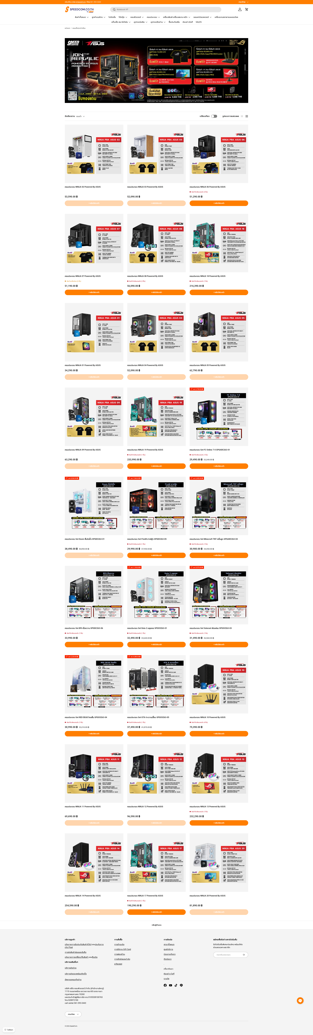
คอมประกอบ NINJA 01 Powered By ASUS (83, 365)
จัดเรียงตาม (70, 116)
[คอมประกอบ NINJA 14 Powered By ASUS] (94, 862)
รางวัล (166, 978)
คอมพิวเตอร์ (135, 17)
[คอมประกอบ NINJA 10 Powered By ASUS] (219, 684)
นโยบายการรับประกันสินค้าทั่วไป (78, 944)
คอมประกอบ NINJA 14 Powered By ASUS (83, 896)
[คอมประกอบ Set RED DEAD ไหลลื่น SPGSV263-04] (94, 684)
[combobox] (165, 9)
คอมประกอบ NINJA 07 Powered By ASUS (83, 276)
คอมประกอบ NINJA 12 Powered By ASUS (145, 806)
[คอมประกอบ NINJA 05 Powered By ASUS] (219, 332)
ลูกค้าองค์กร (97, 17)
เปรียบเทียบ (205, 116)
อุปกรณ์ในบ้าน (157, 22)
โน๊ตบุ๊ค (121, 17)
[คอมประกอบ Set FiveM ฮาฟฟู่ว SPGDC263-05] (156, 506)
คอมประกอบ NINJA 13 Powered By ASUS (207, 806)
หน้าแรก (67, 28)
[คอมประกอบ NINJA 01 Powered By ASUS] (94, 332)
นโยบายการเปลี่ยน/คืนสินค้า (77, 957)
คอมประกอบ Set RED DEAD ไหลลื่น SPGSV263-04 (86, 717)
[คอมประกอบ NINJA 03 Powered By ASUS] (156, 154)
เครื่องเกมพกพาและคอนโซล (226, 17)
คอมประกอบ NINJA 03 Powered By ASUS (145, 187)
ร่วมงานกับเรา (170, 954)
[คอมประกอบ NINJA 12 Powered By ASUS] (156, 773)
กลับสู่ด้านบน (156, 925)
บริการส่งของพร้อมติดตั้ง (76, 974)
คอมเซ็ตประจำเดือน (79, 28)
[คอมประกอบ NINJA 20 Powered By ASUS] (219, 862)
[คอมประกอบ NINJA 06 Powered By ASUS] (219, 154)
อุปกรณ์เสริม (139, 22)
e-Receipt (118, 964)
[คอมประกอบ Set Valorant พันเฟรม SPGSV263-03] (219, 595)
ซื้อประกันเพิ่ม (174, 22)
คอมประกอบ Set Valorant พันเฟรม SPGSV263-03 (211, 628)
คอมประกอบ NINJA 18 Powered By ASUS (207, 276)
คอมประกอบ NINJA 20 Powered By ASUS (207, 896)
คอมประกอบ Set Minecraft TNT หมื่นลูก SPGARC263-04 (214, 539)
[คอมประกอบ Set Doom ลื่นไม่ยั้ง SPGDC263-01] (94, 506)
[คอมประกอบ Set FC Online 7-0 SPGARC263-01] (219, 417)
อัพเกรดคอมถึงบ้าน (73, 979)
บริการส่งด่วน (70, 968)
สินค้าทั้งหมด (80, 17)
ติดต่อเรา (168, 959)
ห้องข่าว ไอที (169, 974)
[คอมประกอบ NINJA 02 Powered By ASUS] (94, 154)
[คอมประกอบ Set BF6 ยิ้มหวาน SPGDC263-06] (94, 595)
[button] (246, 9)
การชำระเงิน (119, 944)
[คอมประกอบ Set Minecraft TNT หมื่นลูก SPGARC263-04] (219, 506)
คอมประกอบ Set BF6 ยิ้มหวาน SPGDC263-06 (84, 628)
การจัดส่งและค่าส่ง (122, 959)
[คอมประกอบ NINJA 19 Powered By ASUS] (156, 417)
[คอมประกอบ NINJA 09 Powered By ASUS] (94, 417)
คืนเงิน (94, 957)
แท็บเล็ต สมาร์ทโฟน (120, 22)
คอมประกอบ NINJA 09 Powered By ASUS (83, 450)
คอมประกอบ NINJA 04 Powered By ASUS (145, 365)
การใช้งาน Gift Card (122, 949)
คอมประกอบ (152, 17)
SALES (199, 22)
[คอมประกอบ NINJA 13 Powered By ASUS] (219, 773)
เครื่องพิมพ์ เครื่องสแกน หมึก (175, 17)
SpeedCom (73, 1026)
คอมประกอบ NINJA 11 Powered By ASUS (83, 806)
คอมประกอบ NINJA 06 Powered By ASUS (207, 187)
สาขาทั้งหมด (69, 2)
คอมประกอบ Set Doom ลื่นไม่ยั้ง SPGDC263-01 (85, 539)
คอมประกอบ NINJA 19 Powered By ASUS (145, 450)
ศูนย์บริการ (168, 949)
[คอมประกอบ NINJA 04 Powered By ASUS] (156, 332)
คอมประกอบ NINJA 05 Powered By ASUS (207, 365)
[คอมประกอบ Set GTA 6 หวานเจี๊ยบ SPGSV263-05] (156, 684)
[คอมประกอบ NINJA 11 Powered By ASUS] (94, 773)
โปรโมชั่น (112, 17)
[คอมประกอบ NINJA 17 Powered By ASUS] (156, 862)
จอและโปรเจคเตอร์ (201, 17)
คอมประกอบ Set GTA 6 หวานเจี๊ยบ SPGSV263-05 (148, 717)
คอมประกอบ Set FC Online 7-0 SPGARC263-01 (210, 450)
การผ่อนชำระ (119, 954)
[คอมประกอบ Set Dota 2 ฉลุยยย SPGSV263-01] (156, 595)
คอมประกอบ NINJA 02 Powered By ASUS (83, 187)
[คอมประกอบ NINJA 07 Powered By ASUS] (94, 243)
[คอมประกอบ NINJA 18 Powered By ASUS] (219, 243)
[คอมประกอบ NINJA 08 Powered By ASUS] (156, 243)
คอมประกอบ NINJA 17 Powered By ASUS (145, 896)
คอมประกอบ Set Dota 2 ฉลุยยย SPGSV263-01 (147, 628)
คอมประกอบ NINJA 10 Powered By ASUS (207, 717)
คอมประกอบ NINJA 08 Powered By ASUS (145, 276)
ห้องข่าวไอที (188, 22)
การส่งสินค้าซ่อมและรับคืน (75, 952)
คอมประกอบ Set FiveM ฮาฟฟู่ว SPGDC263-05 (147, 539)
